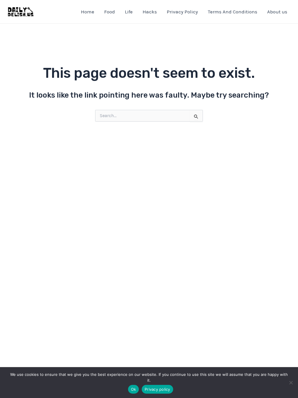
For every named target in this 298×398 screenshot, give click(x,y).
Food (109, 12)
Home (87, 12)
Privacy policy (157, 389)
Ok (133, 389)
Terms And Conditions (232, 12)
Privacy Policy (182, 12)
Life (129, 12)
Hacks (150, 12)
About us (277, 12)
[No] (291, 382)
